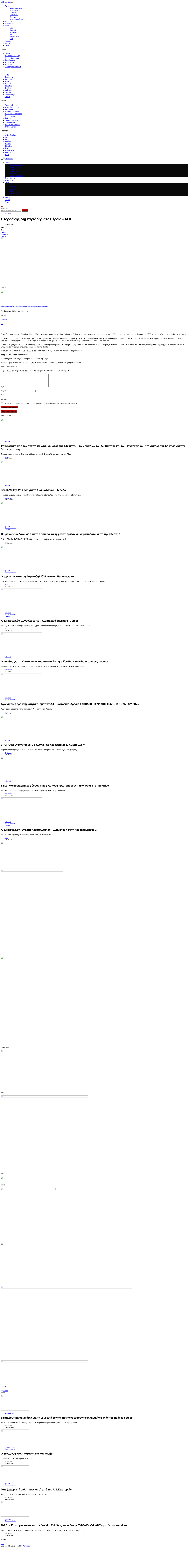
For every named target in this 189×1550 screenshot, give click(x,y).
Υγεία (7, 26)
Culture (8, 144)
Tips (11, 28)
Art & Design (10, 135)
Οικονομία (9, 23)
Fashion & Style (11, 79)
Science (8, 90)
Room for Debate (12, 125)
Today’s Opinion (11, 105)
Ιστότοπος (4, 399)
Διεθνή (7, 43)
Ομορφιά (13, 30)
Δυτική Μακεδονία (16, 19)
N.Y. (6, 148)
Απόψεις (8, 41)
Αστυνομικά (14, 15)
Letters (8, 118)
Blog (7, 139)
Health (8, 83)
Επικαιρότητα (10, 21)
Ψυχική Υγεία (14, 36)
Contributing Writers (13, 111)
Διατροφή (13, 32)
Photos (8, 152)
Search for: (4, 208)
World (7, 137)
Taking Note (10, 122)
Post (7, 155)
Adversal (26, 1546)
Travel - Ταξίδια (10, 1447)
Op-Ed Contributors (13, 114)
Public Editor (10, 127)
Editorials (9, 109)
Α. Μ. (6, 542)
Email (3, 395)
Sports (8, 92)
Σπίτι (11, 39)
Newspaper (10, 150)
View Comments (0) (9, 411)
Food (7, 81)
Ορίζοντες (4, 319)
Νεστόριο (13, 17)
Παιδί (11, 34)
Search (25, 210)
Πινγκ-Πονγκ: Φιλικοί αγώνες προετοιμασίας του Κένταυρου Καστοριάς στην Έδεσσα (24, 306)
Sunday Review (11, 120)
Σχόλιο (3, 387)
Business (8, 141)
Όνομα (3, 391)
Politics (8, 88)
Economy (9, 77)
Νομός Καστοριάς (16, 8)
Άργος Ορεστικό (15, 10)
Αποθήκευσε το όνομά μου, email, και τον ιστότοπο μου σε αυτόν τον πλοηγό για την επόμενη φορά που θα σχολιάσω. (40, 403)
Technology (10, 94)
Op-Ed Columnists (12, 107)
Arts (7, 75)
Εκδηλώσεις (14, 12)
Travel (7, 97)
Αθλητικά (8, 214)
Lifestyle (8, 86)
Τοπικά (7, 6)
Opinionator (10, 116)
